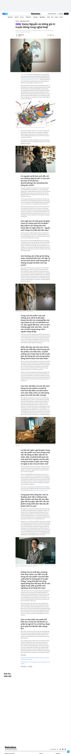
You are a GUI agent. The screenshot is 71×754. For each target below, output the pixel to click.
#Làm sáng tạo (23, 666)
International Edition (52, 13)
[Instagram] (63, 749)
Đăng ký (66, 13)
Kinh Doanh (10, 17)
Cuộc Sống (35, 17)
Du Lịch (21, 17)
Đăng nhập (61, 13)
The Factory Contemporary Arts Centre (29, 79)
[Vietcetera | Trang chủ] (35, 14)
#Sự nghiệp (30, 666)
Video (52, 17)
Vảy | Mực (23, 74)
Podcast (56, 17)
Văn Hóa (16, 17)
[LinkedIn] (60, 749)
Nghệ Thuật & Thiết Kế (24, 21)
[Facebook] (58, 749)
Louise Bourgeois (37, 490)
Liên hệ (60, 17)
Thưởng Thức (28, 17)
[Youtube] (65, 749)
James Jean (44, 490)
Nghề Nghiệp (42, 17)
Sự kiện (48, 17)
